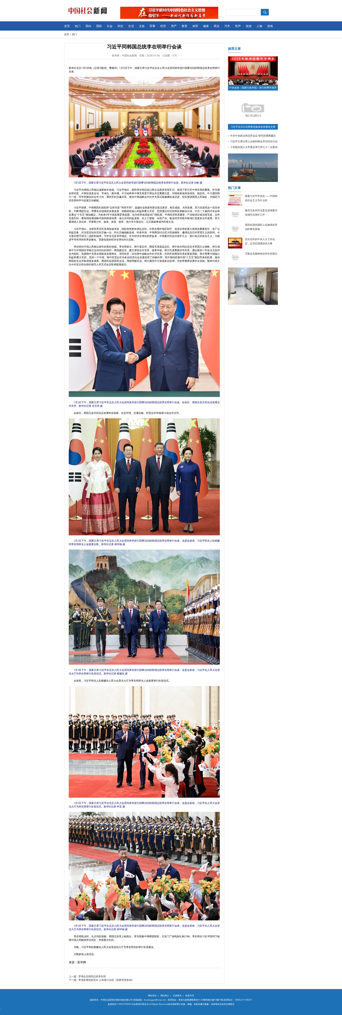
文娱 (142, 26)
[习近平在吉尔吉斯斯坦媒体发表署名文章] (253, 97)
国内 (88, 26)
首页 (67, 26)
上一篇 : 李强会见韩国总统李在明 (87, 976)
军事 (152, 26)
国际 (99, 26)
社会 (110, 26)
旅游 (249, 26)
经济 (163, 26)
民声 (238, 26)
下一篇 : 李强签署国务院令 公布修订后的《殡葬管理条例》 (101, 980)
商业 (216, 26)
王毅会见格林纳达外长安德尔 (261, 253)
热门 (78, 26)
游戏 (270, 26)
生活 (131, 26)
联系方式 (189, 995)
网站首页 (152, 995)
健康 (206, 26)
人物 (259, 26)
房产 (174, 26)
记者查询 (177, 995)
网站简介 (164, 995)
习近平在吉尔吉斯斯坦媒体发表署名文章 (252, 126)
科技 (120, 26)
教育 (184, 26)
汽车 (227, 26)
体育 (195, 26)
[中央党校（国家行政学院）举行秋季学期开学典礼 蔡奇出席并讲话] (253, 58)
